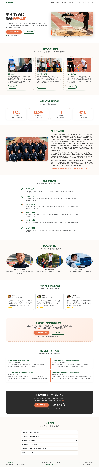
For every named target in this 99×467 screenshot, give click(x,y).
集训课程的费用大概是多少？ (29, 440)
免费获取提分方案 (14, 32)
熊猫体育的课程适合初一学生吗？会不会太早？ (33, 432)
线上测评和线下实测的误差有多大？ (30, 436)
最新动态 (84, 2)
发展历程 (71, 2)
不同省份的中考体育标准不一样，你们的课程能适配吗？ (35, 448)
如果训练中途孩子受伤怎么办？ (29, 444)
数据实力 (58, 2)
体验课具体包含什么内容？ (28, 453)
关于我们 (64, 2)
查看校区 (42, 87)
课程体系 (52, 2)
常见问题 (90, 2)
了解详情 (12, 87)
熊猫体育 (11, 2)
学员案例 (77, 2)
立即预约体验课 (42, 405)
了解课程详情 (30, 32)
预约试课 (71, 87)
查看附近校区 (56, 405)
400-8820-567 (59, 333)
